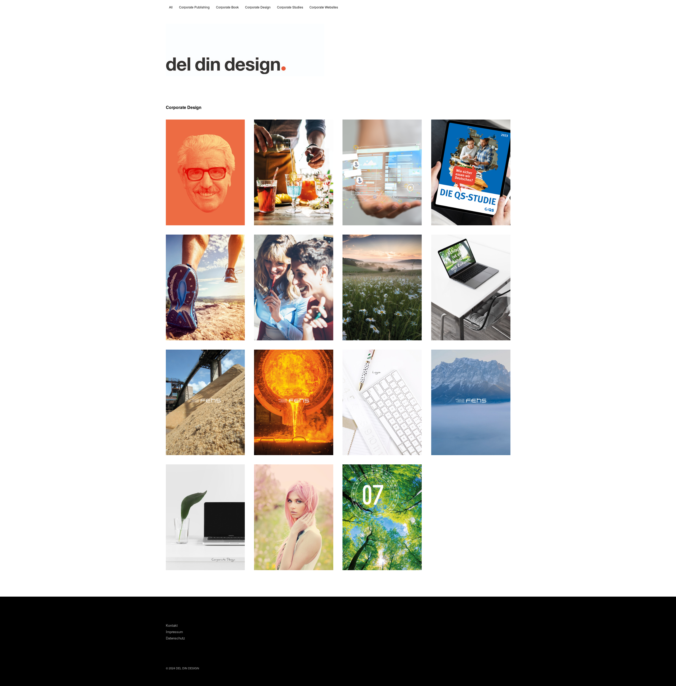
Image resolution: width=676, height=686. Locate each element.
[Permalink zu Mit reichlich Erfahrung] (293, 287)
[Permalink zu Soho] (293, 517)
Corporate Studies (290, 7)
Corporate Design (258, 7)
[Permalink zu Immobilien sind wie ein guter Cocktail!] (293, 172)
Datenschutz (175, 638)
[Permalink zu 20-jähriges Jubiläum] (382, 287)
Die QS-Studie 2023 (455, 128)
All (171, 7)
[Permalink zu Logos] (382, 402)
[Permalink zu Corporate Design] (205, 517)
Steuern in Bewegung (192, 243)
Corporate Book (227, 7)
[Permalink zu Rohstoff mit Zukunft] (470, 287)
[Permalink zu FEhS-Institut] (205, 402)
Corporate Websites (323, 7)
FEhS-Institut (184, 358)
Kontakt (172, 625)
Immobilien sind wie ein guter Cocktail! (279, 130)
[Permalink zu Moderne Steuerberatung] (382, 172)
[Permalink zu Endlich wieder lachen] (205, 172)
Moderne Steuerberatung (373, 128)
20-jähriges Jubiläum (368, 243)
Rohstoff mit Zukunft (457, 243)
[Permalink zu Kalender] (382, 517)
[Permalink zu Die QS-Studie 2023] (470, 172)
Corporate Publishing (194, 7)
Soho (264, 472)
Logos (354, 358)
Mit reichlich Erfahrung (282, 243)
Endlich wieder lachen (193, 128)
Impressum (174, 631)
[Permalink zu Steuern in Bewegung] (205, 287)
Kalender (357, 472)
